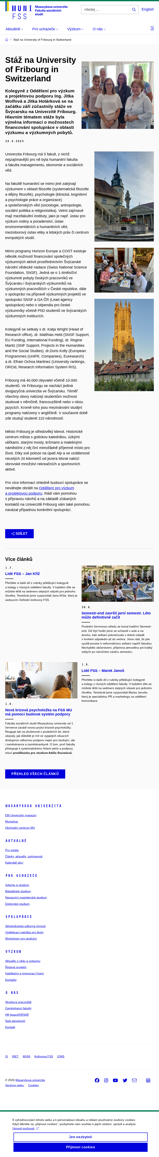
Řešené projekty (15, 967)
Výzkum (13, 951)
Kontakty (11, 979)
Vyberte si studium (17, 885)
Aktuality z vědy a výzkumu (22, 961)
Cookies (33, 1085)
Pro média (12, 850)
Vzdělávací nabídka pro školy (24, 932)
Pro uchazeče (21, 875)
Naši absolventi (15, 1021)
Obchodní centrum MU (20, 827)
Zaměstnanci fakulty (18, 1008)
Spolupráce (18, 916)
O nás (12, 992)
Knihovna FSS (43, 1056)
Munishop (11, 821)
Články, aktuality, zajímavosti (23, 856)
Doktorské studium (17, 904)
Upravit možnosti (23, 1128)
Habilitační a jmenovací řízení (24, 973)
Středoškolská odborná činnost (25, 926)
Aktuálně (16, 840)
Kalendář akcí (14, 862)
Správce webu (14, 1085)
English (148, 9)
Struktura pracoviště (18, 1002)
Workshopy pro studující (21, 938)
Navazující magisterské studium (26, 897)
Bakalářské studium (18, 891)
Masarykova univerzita (33, 806)
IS (6, 1056)
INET (15, 1056)
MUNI (26, 1056)
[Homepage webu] (36, 10)
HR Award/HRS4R (17, 1014)
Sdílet (22, 533)
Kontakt (10, 1027)
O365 (60, 1056)
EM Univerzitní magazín (20, 815)
